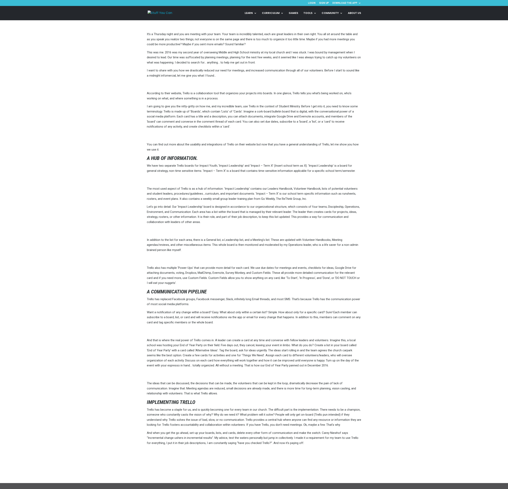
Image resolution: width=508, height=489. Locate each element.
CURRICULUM (271, 13)
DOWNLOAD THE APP (344, 3)
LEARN (249, 13)
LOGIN (312, 3)
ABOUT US (354, 13)
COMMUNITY (330, 13)
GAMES (293, 13)
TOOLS (308, 13)
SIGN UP (324, 3)
